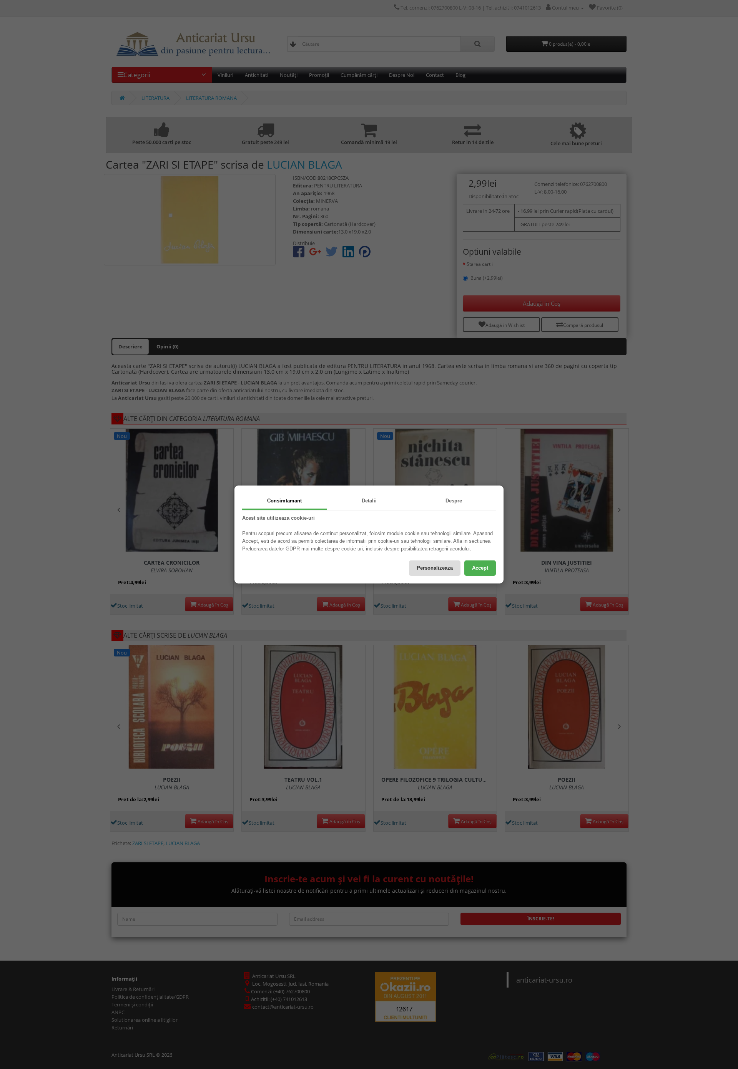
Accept (480, 568)
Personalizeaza (435, 568)
